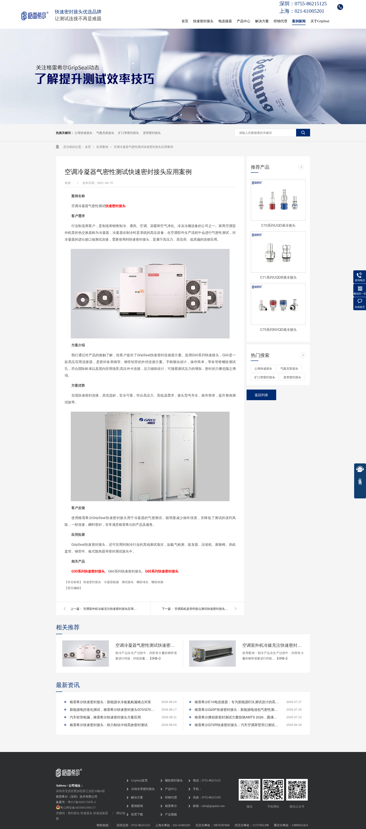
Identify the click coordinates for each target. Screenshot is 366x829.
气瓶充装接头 (105, 132)
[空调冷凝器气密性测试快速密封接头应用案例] (85, 653)
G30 (88, 571)
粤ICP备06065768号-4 (82, 802)
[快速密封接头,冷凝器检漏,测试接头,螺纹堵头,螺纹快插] (34, 15)
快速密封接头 (203, 21)
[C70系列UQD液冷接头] (278, 199)
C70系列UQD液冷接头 (278, 225)
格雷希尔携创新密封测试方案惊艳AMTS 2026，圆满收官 (237, 717)
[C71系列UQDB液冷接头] (278, 252)
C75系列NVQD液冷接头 (278, 329)
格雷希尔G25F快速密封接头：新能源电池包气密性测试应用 (237, 709)
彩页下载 (137, 814)
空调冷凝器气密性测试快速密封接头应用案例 (143, 146)
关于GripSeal (320, 21)
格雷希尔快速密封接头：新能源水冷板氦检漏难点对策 (110, 701)
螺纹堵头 (143, 582)
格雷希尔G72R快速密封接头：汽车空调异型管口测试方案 (237, 724)
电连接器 (225, 21)
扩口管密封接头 (128, 132)
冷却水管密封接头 (143, 789)
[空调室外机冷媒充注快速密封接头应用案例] (212, 653)
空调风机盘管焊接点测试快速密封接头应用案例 (202, 608)
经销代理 (280, 21)
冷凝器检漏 (112, 582)
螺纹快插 (157, 582)
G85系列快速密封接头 (162, 571)
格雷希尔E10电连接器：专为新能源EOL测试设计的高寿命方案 (237, 701)
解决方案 (262, 21)
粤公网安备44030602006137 (78, 807)
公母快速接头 (83, 132)
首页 (185, 21)
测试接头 (128, 582)
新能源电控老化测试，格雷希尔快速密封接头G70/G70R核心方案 (112, 709)
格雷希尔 (171, 806)
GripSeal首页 (139, 780)
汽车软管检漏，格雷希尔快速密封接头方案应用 (105, 717)
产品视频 (171, 814)
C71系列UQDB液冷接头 (278, 277)
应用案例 (102, 146)
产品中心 (243, 21)
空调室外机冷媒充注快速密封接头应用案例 (110, 608)
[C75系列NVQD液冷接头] (278, 304)
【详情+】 (155, 658)
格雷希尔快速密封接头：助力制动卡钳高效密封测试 (109, 724)
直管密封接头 (152, 132)
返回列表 (261, 394)
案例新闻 (299, 21)
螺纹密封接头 (174, 780)
